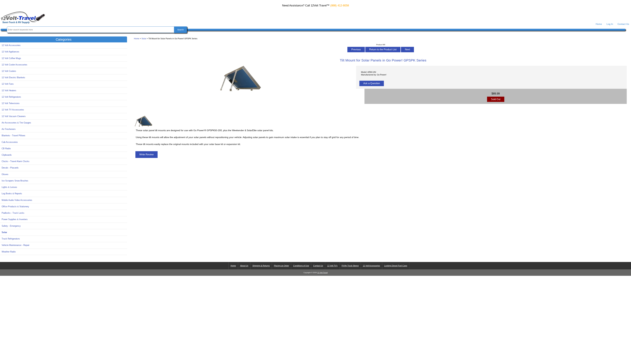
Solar (143, 38)
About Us (244, 266)
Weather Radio (9, 251)
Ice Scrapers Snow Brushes (15, 180)
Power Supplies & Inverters (15, 219)
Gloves (5, 174)
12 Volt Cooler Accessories (14, 64)
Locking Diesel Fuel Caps (395, 266)
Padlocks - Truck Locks (13, 213)
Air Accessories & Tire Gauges (16, 122)
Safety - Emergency (11, 226)
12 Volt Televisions (11, 103)
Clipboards (7, 155)
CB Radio (6, 148)
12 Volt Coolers (9, 71)
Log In (610, 24)
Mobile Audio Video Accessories (17, 200)
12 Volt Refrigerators (11, 97)
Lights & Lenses (9, 187)
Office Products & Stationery (15, 206)
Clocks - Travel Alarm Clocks (15, 161)
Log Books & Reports (12, 193)
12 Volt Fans (8, 84)
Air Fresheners (9, 129)
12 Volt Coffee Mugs (11, 58)
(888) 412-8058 (339, 5)
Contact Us (623, 24)
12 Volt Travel (322, 272)
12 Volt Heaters (9, 90)
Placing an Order (281, 266)
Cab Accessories (10, 142)
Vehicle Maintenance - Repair (15, 245)
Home (599, 24)
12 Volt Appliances (10, 51)
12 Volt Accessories (11, 45)
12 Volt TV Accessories (13, 109)
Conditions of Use (301, 266)
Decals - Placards (10, 167)
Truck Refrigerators (11, 238)
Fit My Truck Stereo (350, 266)
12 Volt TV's (332, 266)
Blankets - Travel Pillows (13, 135)
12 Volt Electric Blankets (13, 77)
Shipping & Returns (261, 266)
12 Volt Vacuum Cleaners (14, 116)
